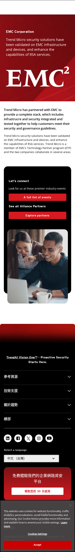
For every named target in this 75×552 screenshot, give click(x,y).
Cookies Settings (37, 534)
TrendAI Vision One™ (21, 357)
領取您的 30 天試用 (37, 491)
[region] (37, 526)
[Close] (70, 505)
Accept (38, 544)
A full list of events (37, 197)
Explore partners (37, 215)
